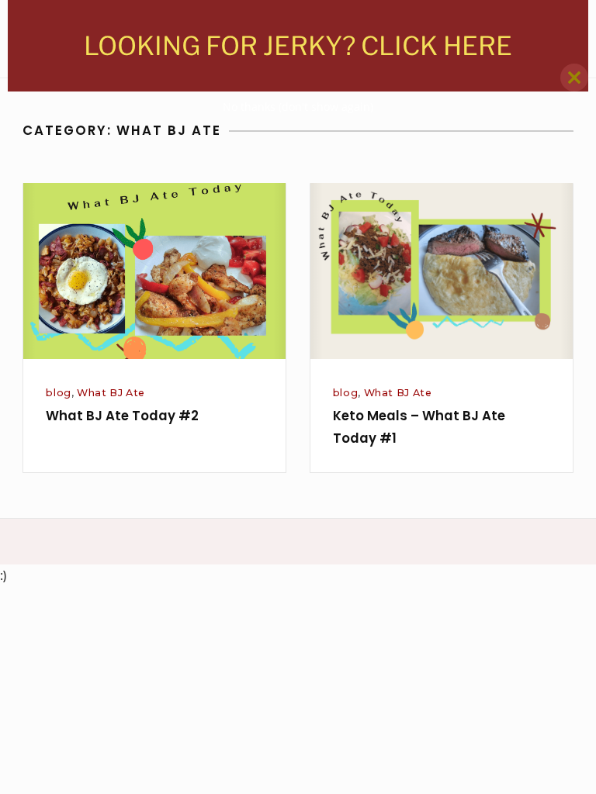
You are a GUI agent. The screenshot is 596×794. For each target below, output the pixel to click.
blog (58, 393)
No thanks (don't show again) (298, 106)
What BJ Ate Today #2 (122, 416)
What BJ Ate (111, 393)
